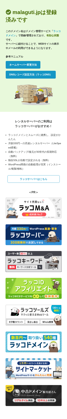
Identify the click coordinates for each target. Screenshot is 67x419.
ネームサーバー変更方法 (23, 64)
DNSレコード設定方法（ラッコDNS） (30, 74)
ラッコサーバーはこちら (33, 179)
